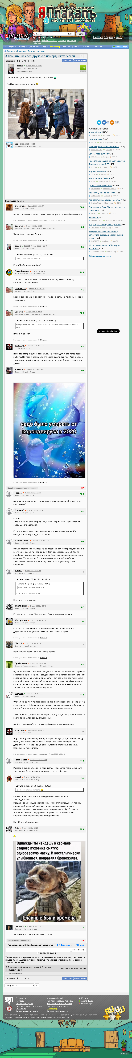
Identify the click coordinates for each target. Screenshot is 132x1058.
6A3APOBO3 (21, 606)
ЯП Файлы (73, 47)
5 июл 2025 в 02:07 (36, 206)
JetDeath (95, 228)
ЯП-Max (80, 945)
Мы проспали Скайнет (100, 178)
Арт (64, 47)
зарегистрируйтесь (64, 960)
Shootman (20, 206)
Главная (11, 51)
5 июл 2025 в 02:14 (35, 510)
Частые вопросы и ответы (29, 1006)
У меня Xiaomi (96, 132)
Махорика (95, 189)
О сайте (36, 40)
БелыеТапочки (22, 271)
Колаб (93, 142)
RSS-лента (21, 1008)
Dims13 (18, 643)
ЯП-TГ (86, 47)
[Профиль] (11, 68)
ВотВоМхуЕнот (22, 540)
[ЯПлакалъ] (17, 37)
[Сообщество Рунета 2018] (107, 1012)
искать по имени (48, 953)
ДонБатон (95, 135)
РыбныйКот (96, 203)
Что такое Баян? (55, 998)
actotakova (95, 196)
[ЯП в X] (116, 122)
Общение (33, 47)
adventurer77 (96, 220)
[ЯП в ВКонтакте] (104, 122)
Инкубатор (55, 47)
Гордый (18, 493)
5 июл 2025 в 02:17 (38, 606)
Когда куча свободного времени (105, 224)
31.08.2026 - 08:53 (27, 144)
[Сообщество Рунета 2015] (114, 1012)
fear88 (94, 167)
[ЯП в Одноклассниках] (112, 122)
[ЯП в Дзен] (108, 122)
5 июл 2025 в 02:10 (39, 246)
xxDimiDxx (95, 157)
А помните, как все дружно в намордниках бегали (40, 56)
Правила (71, 40)
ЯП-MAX (98, 47)
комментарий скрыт (22, 488)
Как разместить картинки (59, 1003)
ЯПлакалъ (43, 240)
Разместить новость (57, 1011)
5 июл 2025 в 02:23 (38, 760)
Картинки (40, 51)
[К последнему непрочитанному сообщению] (33, 61)
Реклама (37, 43)
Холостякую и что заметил (102, 193)
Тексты (109, 150)
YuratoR (94, 174)
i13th (93, 181)
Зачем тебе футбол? (99, 154)
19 (25, 61)
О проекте (21, 998)
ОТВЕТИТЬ (67, 61)
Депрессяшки (95, 139)
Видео (106, 157)
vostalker (19, 369)
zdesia (20, 65)
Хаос (43, 47)
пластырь (19, 345)
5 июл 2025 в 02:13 (36, 345)
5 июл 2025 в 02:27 (30, 828)
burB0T (18, 570)
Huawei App (87, 1003)
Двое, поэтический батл (100, 185)
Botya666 (19, 510)
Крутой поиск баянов (43, 37)
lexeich (94, 213)
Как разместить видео (58, 1006)
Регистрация (103, 37)
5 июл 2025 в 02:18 (38, 663)
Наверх (124, 1053)
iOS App (85, 998)
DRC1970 (95, 241)
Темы (69, 34)
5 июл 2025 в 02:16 (41, 540)
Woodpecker (21, 620)
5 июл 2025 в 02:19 (36, 730)
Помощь (62, 40)
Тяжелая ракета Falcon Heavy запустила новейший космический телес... (106, 234)
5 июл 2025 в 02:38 (35, 926)
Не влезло (94, 217)
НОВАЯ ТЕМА (80, 61)
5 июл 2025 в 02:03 (34, 66)
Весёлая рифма (106, 142)
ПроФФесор (21, 663)
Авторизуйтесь (28, 960)
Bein (17, 828)
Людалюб (19, 926)
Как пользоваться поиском (60, 1001)
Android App (87, 1001)
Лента (22, 47)
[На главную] (5, 47)
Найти (81, 34)
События (106, 241)
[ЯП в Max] (118, 122)
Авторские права (24, 1003)
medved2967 (96, 150)
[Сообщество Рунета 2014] (122, 1012)
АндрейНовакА (97, 251)
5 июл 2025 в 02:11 (36, 289)
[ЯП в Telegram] (99, 122)
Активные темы (49, 40)
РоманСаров (21, 760)
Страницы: (10, 61)
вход (119, 37)
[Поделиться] (81, 56)
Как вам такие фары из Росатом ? (105, 200)
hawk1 (18, 777)
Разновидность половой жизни (104, 146)
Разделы (13, 47)
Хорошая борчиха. (98, 171)
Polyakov (19, 693)
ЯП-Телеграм (63, 945)
